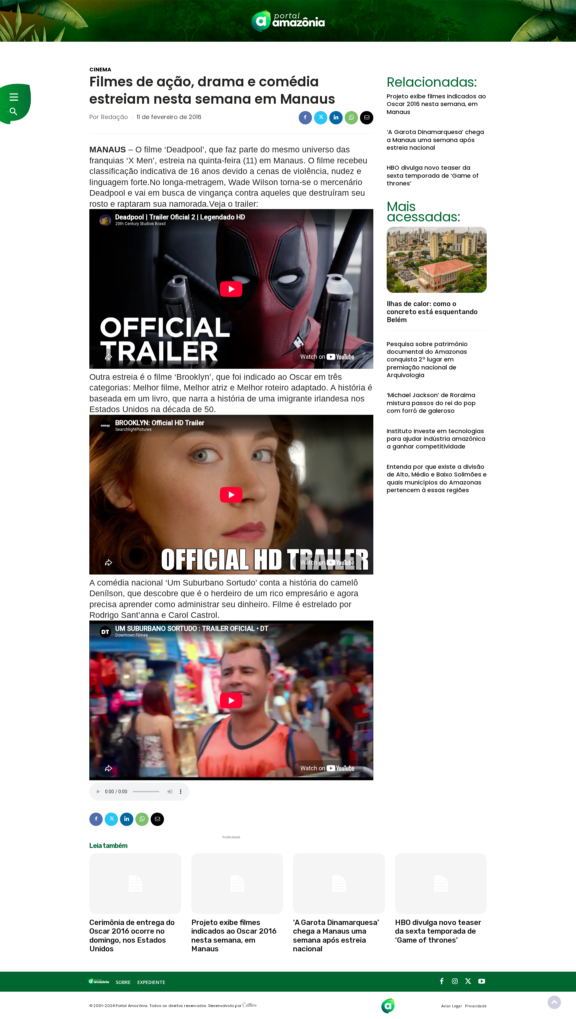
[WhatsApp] (351, 117)
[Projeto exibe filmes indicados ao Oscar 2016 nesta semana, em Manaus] (237, 883)
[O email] (366, 117)
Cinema (100, 69)
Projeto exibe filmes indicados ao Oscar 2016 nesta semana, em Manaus (436, 104)
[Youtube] (482, 982)
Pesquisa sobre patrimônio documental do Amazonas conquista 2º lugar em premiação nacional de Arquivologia (427, 359)
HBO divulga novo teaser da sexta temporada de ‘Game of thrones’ (433, 175)
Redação (114, 117)
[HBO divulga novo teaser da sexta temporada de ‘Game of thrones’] (441, 883)
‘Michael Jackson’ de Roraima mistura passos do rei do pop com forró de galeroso (431, 403)
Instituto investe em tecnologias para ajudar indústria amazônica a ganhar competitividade (436, 439)
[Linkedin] (336, 117)
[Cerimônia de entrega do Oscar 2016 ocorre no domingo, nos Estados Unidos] (135, 883)
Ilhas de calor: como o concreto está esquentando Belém (432, 312)
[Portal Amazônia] (288, 21)
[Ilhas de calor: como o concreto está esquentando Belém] (437, 260)
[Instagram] (455, 982)
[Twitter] (320, 117)
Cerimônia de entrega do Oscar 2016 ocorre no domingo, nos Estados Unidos (132, 935)
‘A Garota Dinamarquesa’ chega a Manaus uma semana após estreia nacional (435, 140)
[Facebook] (305, 117)
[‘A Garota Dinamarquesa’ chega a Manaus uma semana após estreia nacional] (339, 883)
